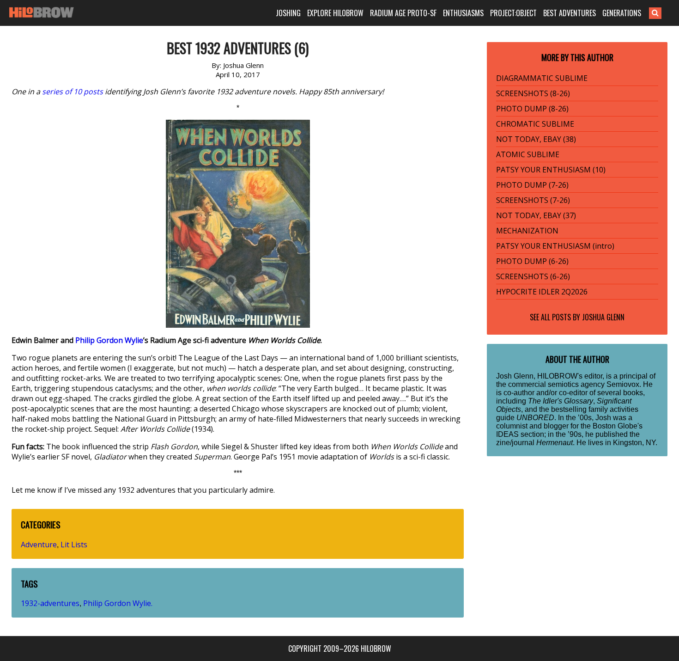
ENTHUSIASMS (463, 12)
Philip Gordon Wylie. (117, 603)
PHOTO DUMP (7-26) (532, 185)
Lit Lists (74, 544)
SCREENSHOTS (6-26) (533, 276)
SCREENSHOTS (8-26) (533, 93)
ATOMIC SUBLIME (527, 154)
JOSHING (288, 12)
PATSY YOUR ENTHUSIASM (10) (551, 170)
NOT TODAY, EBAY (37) (536, 215)
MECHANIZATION (527, 231)
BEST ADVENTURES (569, 12)
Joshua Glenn (603, 317)
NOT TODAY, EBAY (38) (536, 139)
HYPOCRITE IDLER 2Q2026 (542, 292)
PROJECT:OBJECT (513, 12)
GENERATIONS (621, 12)
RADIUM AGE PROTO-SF (403, 12)
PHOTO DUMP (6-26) (532, 261)
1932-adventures (50, 603)
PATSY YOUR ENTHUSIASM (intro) (555, 246)
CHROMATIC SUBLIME (535, 124)
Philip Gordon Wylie (109, 340)
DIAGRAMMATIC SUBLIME (542, 78)
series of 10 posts (72, 91)
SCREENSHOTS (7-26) (533, 200)
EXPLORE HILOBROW (335, 12)
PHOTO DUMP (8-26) (532, 109)
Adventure (39, 544)
